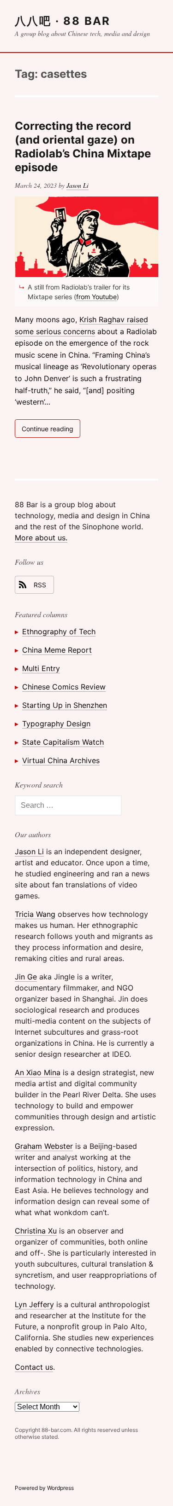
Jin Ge (26, 976)
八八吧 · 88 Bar (63, 21)
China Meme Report (57, 650)
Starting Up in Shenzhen (64, 705)
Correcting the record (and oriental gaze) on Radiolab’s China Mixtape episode (83, 146)
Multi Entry (41, 668)
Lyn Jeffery (34, 1304)
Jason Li (77, 185)
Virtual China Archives (61, 760)
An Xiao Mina (37, 1072)
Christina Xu (36, 1230)
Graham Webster (44, 1146)
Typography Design (56, 723)
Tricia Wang (35, 914)
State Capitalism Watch (63, 742)
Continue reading (51, 431)
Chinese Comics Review (64, 686)
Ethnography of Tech (58, 631)
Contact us (34, 1367)
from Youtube (96, 297)
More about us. (41, 537)
